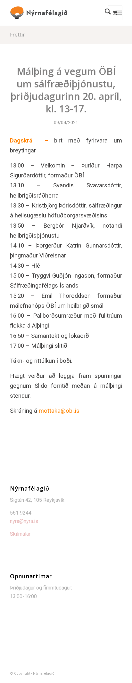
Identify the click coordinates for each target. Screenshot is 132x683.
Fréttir (17, 34)
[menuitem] (104, 13)
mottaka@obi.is (59, 410)
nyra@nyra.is (24, 521)
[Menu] (118, 12)
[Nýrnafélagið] (55, 13)
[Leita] (104, 13)
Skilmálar (20, 534)
